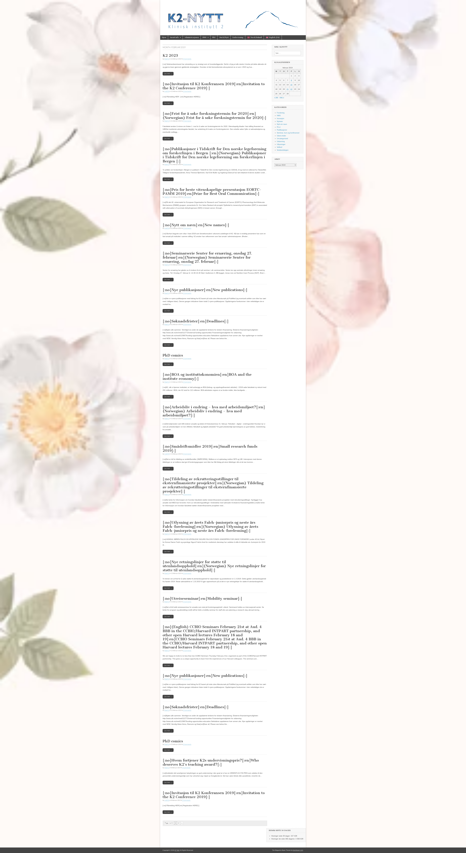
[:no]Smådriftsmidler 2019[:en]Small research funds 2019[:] (210, 448)
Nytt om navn (282, 124)
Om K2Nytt (224, 37)
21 (288, 89)
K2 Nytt (177, 850)
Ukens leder (281, 136)
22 (291, 89)
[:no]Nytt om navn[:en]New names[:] (196, 225)
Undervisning (237, 37)
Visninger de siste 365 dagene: (283, 839)
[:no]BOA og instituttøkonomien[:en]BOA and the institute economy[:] (207, 376)
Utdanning (281, 141)
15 (291, 85)
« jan (276, 97)
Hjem (164, 37)
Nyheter (280, 121)
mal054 (166, 91)
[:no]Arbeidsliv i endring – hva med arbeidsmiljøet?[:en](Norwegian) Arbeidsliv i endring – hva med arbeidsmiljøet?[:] (214, 411)
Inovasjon (280, 118)
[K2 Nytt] (233, 16)
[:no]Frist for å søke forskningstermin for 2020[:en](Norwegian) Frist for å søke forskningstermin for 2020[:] (214, 115)
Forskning (280, 113)
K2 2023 (170, 55)
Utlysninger (281, 144)
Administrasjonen (192, 37)
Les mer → (168, 74)
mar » (282, 97)
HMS (204, 37)
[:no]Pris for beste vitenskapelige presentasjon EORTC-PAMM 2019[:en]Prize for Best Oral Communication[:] (212, 191)
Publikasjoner (282, 130)
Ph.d (278, 127)
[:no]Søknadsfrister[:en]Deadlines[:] (196, 321)
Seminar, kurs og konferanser (288, 133)
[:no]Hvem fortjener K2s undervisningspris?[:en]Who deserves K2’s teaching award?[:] (211, 762)
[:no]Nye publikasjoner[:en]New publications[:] (205, 290)
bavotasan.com (298, 850)
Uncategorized (282, 138)
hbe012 (166, 59)
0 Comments (187, 59)
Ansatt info (174, 37)
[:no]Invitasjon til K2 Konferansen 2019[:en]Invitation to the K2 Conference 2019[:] (214, 86)
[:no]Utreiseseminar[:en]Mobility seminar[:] (202, 598)
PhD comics (173, 355)
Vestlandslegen (282, 150)
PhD (214, 37)
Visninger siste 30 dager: (281, 836)
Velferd (279, 147)
